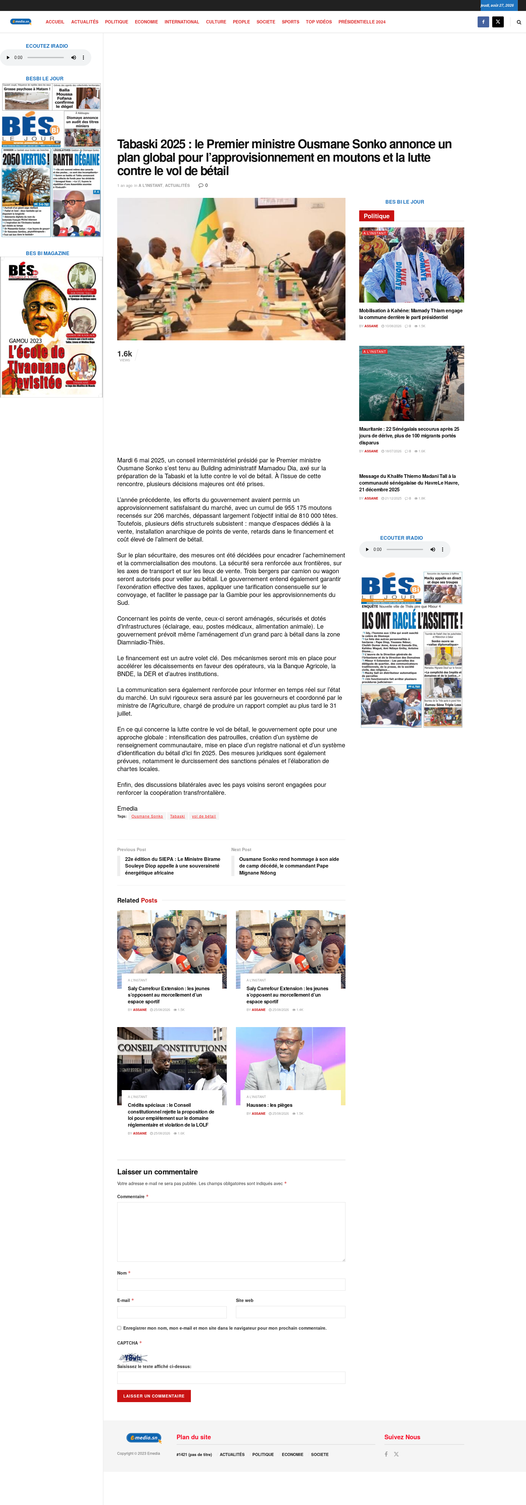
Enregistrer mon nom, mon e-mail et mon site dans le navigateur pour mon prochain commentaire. (225, 1328)
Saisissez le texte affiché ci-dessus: (154, 1366)
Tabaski (177, 816)
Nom (124, 1273)
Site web (245, 1300)
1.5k (180, 1009)
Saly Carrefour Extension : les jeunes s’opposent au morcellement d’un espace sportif (169, 995)
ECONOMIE (146, 22)
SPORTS (290, 22)
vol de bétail (204, 816)
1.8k (421, 498)
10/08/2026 (393, 325)
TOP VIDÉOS (319, 22)
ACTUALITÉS (84, 22)
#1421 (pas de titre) (194, 1454)
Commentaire (133, 1196)
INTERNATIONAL (182, 22)
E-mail (125, 1300)
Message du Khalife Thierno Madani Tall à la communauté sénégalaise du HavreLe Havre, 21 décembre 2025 (409, 482)
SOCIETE (266, 22)
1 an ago (124, 185)
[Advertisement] (290, 85)
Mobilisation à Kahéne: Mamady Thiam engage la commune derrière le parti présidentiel (411, 314)
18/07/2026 (393, 450)
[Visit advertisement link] (51, 156)
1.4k (299, 1009)
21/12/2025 (393, 498)
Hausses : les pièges (270, 1104)
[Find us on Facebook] (483, 22)
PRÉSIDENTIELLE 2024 (362, 22)
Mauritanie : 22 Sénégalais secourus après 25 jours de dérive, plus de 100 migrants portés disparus (409, 435)
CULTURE (216, 22)
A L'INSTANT (151, 185)
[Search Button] (519, 22)
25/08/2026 (161, 1009)
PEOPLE (241, 22)
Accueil (55, 22)
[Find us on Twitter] (498, 22)
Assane (140, 1009)
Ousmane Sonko (147, 816)
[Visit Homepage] (20, 21)
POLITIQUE (116, 22)
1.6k (180, 1133)
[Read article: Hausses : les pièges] (290, 1066)
